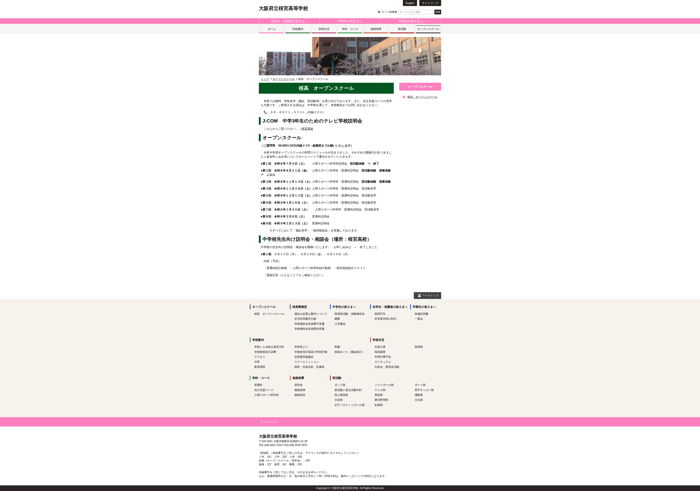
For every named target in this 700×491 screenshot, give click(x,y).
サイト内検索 (389, 12)
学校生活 (323, 28)
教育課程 (259, 366)
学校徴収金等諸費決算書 (309, 328)
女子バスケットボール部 (350, 404)
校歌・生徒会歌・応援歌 (309, 366)
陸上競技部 (341, 394)
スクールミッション (306, 361)
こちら (271, 174)
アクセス (259, 356)
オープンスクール (428, 28)
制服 (337, 346)
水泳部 (339, 399)
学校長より (301, 346)
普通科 (258, 384)
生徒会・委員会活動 (387, 366)
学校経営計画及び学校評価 (310, 351)
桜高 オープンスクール (422, 96)
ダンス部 (340, 384)
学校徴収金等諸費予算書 (309, 323)
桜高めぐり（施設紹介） (350, 351)
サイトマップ (430, 3)
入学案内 (340, 323)
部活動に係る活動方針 (348, 389)
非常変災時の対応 (385, 318)
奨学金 (298, 384)
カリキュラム (383, 361)
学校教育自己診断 (265, 351)
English (410, 3)
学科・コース (350, 28)
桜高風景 (380, 351)
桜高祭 (419, 346)
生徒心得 (380, 346)
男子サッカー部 (424, 389)
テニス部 (380, 389)
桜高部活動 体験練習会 (350, 313)
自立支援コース (263, 389)
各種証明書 (421, 313)
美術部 (379, 394)
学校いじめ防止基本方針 (269, 346)
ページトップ (430, 295)
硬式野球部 (381, 399)
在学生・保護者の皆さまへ (289, 21)
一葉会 (419, 318)
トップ (265, 79)
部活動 (402, 28)
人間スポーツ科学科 (266, 394)
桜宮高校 (307, 128)
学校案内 (297, 28)
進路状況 (299, 394)
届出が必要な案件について (310, 313)
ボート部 (420, 384)
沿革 (257, 361)
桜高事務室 (299, 306)
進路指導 (376, 28)
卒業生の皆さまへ (410, 21)
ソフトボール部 (384, 384)
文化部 (419, 399)
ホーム (272, 28)
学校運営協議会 (304, 356)
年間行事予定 (383, 356)
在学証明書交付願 (305, 318)
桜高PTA (380, 313)
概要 (337, 318)
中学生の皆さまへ (350, 21)
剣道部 (379, 404)
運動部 (419, 394)
